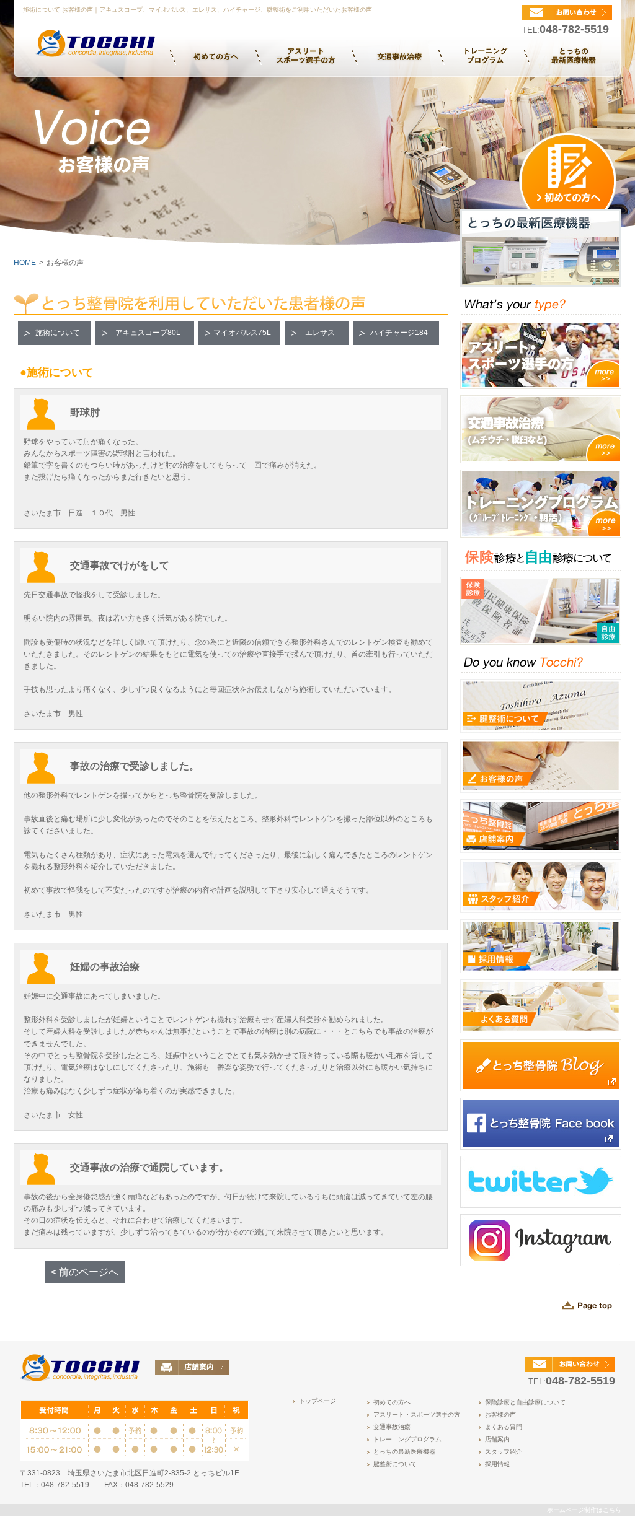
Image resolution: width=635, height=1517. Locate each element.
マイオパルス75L (242, 332)
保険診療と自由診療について (525, 1402)
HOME (25, 262)
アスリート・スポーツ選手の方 (416, 1414)
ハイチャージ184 (399, 332)
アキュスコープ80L (147, 332)
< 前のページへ (84, 1272)
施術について (57, 332)
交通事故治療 (392, 1426)
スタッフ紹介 (503, 1451)
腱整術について (395, 1464)
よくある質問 (503, 1426)
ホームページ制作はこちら (584, 1509)
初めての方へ (392, 1402)
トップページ (317, 1400)
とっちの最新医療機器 (404, 1451)
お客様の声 (500, 1414)
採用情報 (497, 1464)
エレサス (320, 332)
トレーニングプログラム (407, 1439)
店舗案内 (497, 1439)
